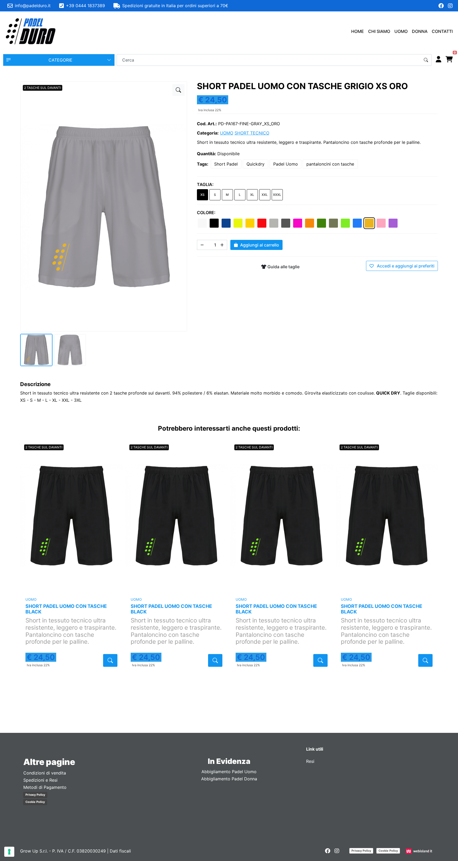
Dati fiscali (120, 851)
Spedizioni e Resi (40, 780)
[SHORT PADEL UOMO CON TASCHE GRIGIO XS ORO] (178, 90)
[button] (58, 60)
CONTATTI (442, 31)
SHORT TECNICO (252, 133)
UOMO (401, 31)
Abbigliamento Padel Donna (229, 778)
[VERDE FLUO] (345, 223)
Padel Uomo (285, 164)
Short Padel (226, 164)
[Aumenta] (222, 245)
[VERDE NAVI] (333, 223)
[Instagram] (450, 6)
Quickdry (255, 164)
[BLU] (226, 223)
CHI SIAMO (379, 31)
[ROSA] (381, 223)
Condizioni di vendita (44, 773)
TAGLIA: (205, 184)
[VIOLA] (393, 223)
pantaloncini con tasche (330, 164)
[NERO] (214, 223)
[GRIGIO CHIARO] (273, 223)
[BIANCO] (202, 223)
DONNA (420, 31)
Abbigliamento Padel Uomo (229, 771)
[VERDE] (321, 223)
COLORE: (206, 212)
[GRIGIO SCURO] (285, 223)
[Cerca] (426, 60)
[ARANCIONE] (309, 223)
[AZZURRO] (357, 223)
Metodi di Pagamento (45, 787)
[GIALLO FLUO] (238, 223)
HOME (357, 31)
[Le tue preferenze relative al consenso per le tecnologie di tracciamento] (9, 852)
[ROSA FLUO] (297, 223)
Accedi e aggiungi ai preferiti (405, 266)
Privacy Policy (35, 795)
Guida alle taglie (283, 266)
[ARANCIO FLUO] (369, 223)
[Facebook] (441, 6)
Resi (310, 761)
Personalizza (71, 585)
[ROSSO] (262, 223)
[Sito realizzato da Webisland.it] (420, 851)
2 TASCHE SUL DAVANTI (42, 88)
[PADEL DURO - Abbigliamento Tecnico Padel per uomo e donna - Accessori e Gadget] (30, 31)
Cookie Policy (35, 802)
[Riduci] (202, 245)
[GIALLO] (250, 223)
